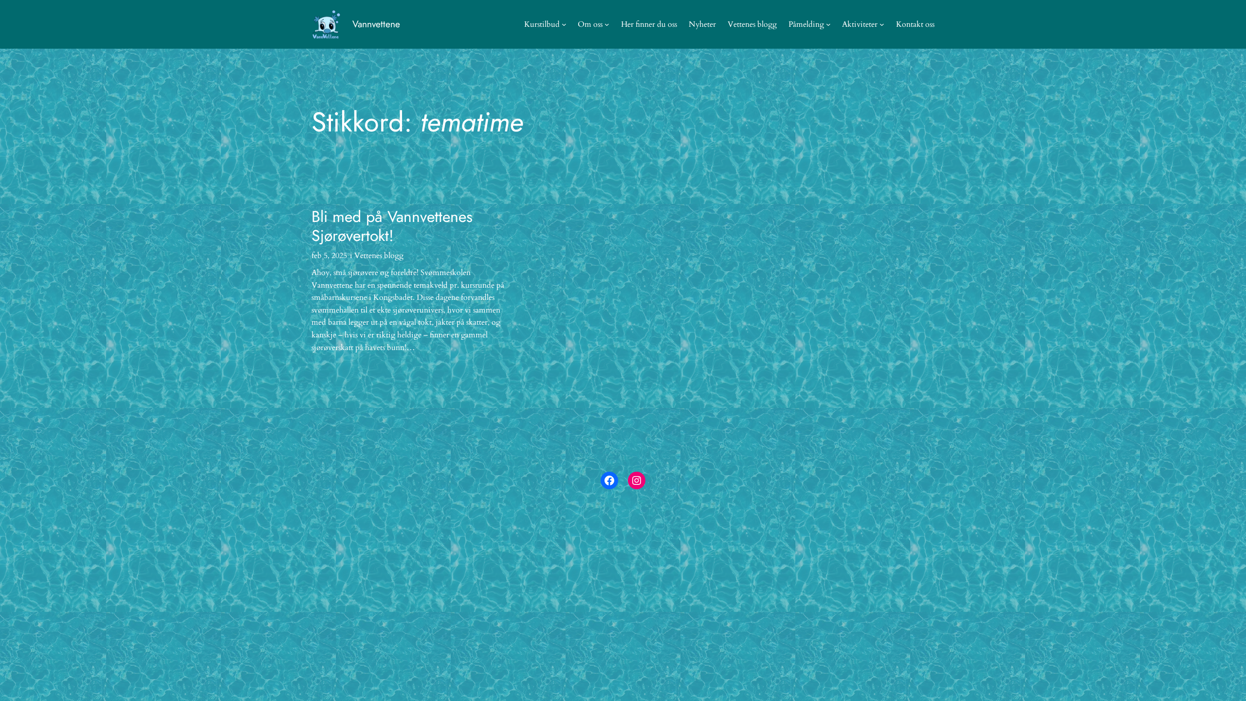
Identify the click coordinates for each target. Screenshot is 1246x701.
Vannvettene (376, 24)
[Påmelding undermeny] (828, 24)
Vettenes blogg (378, 255)
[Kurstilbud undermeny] (564, 24)
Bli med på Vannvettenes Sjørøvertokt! (392, 226)
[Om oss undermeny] (607, 24)
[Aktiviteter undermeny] (882, 24)
